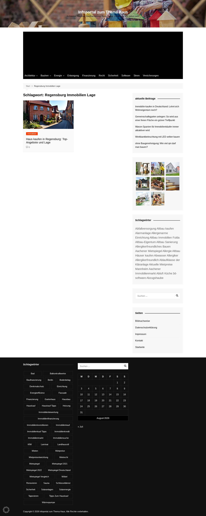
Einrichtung (62, 386)
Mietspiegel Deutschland (59, 470)
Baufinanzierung (33, 380)
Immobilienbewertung (48, 412)
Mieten (35, 451)
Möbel (64, 476)
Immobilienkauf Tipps (37, 431)
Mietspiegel (34, 463)
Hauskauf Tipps (49, 406)
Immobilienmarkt (35, 438)
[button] (6, 510)
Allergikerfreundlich (147, 260)
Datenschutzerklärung (146, 327)
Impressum (140, 334)
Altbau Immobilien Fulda (165, 237)
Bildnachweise (142, 321)
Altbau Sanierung (167, 242)
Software (125, 75)
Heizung (66, 406)
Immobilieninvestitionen (37, 425)
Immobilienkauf (63, 425)
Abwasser (160, 255)
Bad (32, 373)
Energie (58, 75)
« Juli (80, 427)
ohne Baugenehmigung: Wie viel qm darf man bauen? (155, 145)
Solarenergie (65, 489)
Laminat (44, 444)
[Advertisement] (103, 51)
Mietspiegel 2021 (59, 463)
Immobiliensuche (61, 438)
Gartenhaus (50, 399)
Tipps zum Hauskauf (58, 496)
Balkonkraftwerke (58, 373)
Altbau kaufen (165, 228)
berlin (50, 380)
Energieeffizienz (37, 393)
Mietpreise (60, 451)
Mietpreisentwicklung (38, 457)
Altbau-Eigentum (145, 242)
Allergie (167, 251)
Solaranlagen (47, 489)
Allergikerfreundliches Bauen (153, 246)
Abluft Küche (164, 273)
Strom (137, 75)
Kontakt (139, 340)
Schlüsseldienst (63, 483)
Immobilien (31, 134)
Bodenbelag (65, 380)
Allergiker (172, 255)
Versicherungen (151, 75)
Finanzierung (88, 75)
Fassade (63, 393)
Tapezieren (33, 496)
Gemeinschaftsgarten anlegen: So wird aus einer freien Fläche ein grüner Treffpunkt (156, 118)
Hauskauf (30, 406)
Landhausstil (63, 444)
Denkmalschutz (37, 386)
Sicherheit (113, 75)
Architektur (30, 75)
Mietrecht (63, 457)
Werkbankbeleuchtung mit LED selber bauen (157, 137)
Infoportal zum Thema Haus (103, 12)
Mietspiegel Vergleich (39, 476)
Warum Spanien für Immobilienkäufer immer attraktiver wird (157, 128)
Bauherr (45, 75)
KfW (30, 444)
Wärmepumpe (48, 502)
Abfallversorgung (145, 228)
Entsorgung (73, 75)
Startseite (140, 347)
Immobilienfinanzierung (48, 418)
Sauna (46, 483)
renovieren (31, 483)
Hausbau (66, 399)
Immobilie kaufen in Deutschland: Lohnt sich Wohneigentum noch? (157, 108)
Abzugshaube (154, 277)
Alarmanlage (143, 233)
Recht (102, 75)
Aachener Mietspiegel (148, 251)
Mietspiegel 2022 (34, 470)
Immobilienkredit (62, 431)
